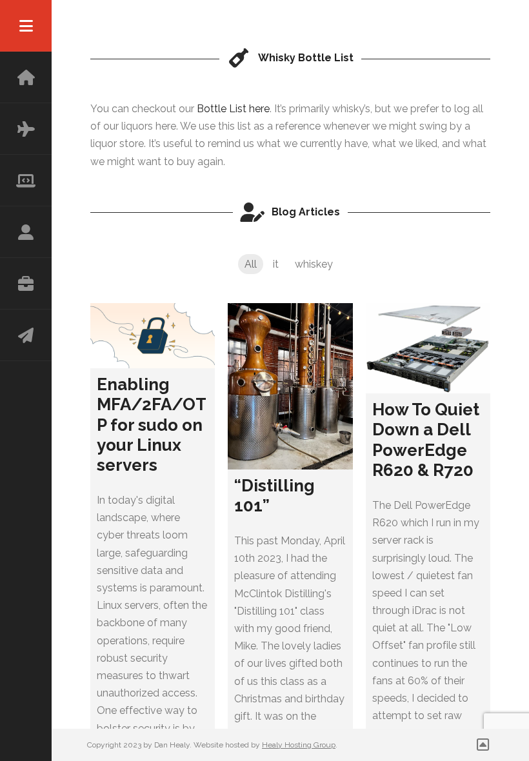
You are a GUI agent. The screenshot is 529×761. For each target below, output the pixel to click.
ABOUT (26, 232)
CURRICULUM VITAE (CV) (26, 284)
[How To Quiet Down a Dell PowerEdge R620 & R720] (428, 348)
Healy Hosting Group (298, 744)
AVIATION (26, 129)
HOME (26, 77)
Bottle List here (233, 109)
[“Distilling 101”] (290, 386)
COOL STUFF (26, 180)
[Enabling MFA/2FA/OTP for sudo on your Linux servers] (152, 335)
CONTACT (26, 335)
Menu (26, 26)
